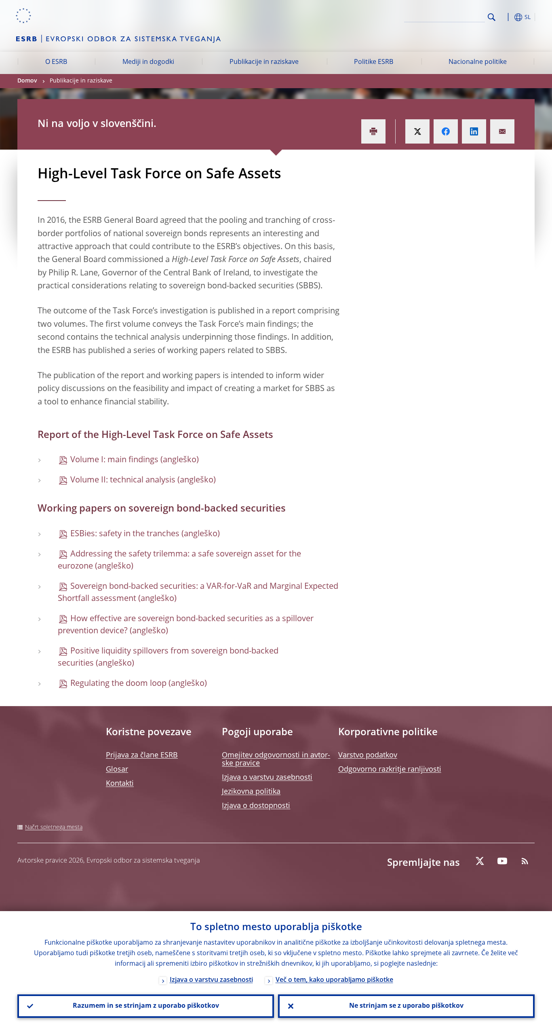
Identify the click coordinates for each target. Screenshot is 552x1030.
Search (491, 17)
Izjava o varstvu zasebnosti (267, 777)
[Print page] (373, 131)
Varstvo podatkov (367, 755)
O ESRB (56, 62)
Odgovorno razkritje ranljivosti (389, 769)
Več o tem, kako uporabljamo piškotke (334, 980)
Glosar (117, 769)
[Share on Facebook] (446, 131)
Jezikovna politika (251, 791)
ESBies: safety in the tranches (124, 534)
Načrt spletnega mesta (53, 827)
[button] (506, 17)
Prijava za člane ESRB (142, 755)
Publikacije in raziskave (264, 62)
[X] (479, 861)
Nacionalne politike (478, 62)
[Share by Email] (502, 131)
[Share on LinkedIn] (474, 131)
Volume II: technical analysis (122, 480)
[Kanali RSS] (525, 861)
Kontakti (120, 783)
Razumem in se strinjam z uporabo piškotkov (146, 1006)
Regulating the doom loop (118, 684)
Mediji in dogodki (148, 62)
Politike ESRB (373, 62)
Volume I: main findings (114, 460)
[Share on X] (417, 131)
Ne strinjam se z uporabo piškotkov (406, 1006)
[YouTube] (502, 861)
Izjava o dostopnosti (256, 806)
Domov (27, 81)
